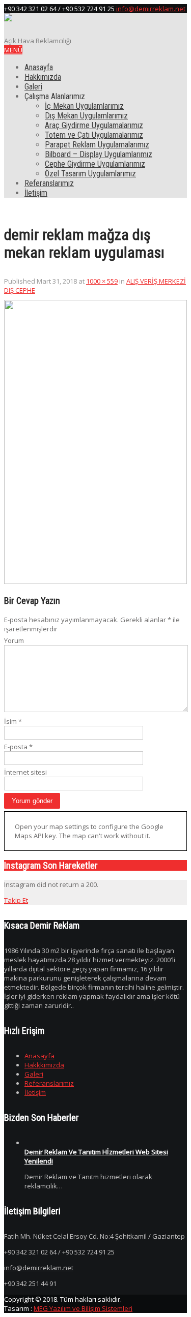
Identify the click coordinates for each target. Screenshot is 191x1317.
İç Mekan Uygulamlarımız (84, 106)
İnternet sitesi (25, 772)
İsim (13, 721)
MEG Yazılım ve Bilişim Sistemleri (83, 1308)
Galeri (33, 86)
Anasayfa (38, 67)
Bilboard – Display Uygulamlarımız (98, 154)
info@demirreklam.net (150, 8)
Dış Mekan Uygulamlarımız (86, 115)
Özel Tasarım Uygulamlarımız (90, 173)
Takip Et (16, 900)
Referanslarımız (49, 183)
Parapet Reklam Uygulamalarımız (97, 144)
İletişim (35, 193)
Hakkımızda (42, 77)
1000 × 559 (102, 281)
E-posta (18, 746)
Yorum (14, 640)
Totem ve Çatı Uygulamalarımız (94, 135)
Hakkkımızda (44, 1064)
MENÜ (13, 49)
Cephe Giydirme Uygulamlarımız (95, 164)
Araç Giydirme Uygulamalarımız (94, 125)
